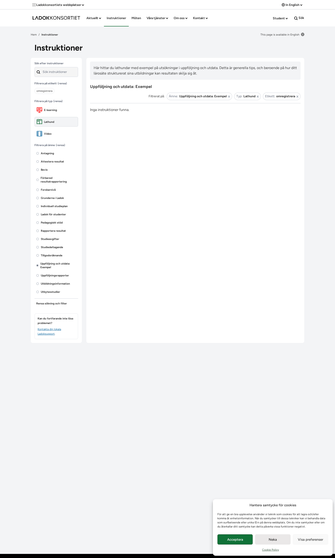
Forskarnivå (48, 189)
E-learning (50, 110)
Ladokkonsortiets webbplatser (59, 5)
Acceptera (235, 539)
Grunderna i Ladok (52, 198)
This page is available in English (280, 34)
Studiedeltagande (52, 247)
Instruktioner (116, 18)
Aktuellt (92, 18)
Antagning (47, 153)
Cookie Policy (270, 549)
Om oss (179, 18)
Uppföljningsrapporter (55, 275)
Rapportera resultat (53, 230)
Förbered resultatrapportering (54, 179)
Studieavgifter (50, 239)
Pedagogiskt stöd (52, 222)
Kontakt (199, 18)
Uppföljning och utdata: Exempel (55, 265)
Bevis (44, 169)
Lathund (49, 121)
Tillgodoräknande (51, 255)
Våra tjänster (156, 18)
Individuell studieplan (54, 206)
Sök (301, 18)
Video (48, 133)
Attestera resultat (52, 161)
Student (279, 18)
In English (292, 5)
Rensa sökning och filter (51, 303)
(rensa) (62, 83)
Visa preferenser (310, 539)
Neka (273, 539)
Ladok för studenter (53, 214)
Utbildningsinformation (55, 283)
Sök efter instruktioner (49, 63)
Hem (34, 34)
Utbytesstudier (50, 291)
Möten (136, 18)
